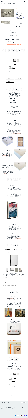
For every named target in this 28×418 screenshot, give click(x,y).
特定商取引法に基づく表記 (11, 407)
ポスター (18, 15)
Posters (5, 3)
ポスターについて (10, 78)
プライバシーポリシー (3, 408)
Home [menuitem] (2, 3)
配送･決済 (17, 35)
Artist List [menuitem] (13, 3)
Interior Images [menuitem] (9, 3)
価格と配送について (18, 81)
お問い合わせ (2, 407)
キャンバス (18, 16)
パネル (25, 16)
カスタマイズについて (12, 35)
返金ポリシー (9, 408)
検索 (6, 407)
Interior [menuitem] (16, 3)
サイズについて (10, 81)
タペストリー (22, 16)
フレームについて (18, 78)
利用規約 (13, 408)
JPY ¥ (19, 1)
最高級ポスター (22, 15)
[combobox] (18, 20)
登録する (24, 402)
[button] (12, 13)
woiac (2, 1)
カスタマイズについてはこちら (20, 17)
